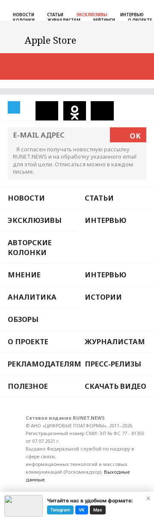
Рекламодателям (42, 364)
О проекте (28, 341)
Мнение (24, 275)
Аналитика (32, 297)
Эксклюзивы (91, 15)
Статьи (55, 15)
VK (82, 509)
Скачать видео (115, 386)
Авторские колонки (30, 247)
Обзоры (23, 319)
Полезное (28, 386)
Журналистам (115, 341)
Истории (103, 297)
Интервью (132, 15)
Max (97, 509)
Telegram (60, 509)
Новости (23, 15)
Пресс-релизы (113, 364)
